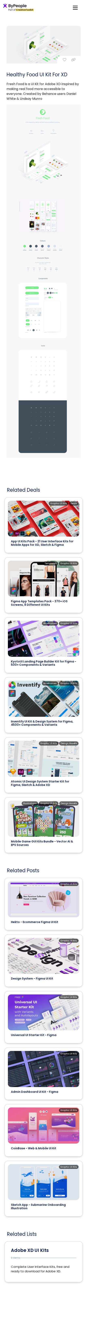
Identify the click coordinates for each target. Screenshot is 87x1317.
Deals (74, 503)
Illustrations (30, 803)
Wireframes (50, 623)
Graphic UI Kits (58, 503)
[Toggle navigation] (75, 7)
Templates (51, 563)
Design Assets (69, 743)
